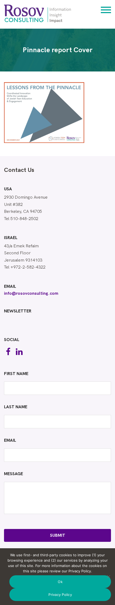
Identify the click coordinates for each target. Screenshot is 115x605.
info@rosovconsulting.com (31, 293)
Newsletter (17, 311)
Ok (60, 582)
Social (11, 340)
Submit (57, 535)
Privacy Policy (60, 594)
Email (10, 287)
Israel (10, 238)
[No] (108, 576)
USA (8, 189)
